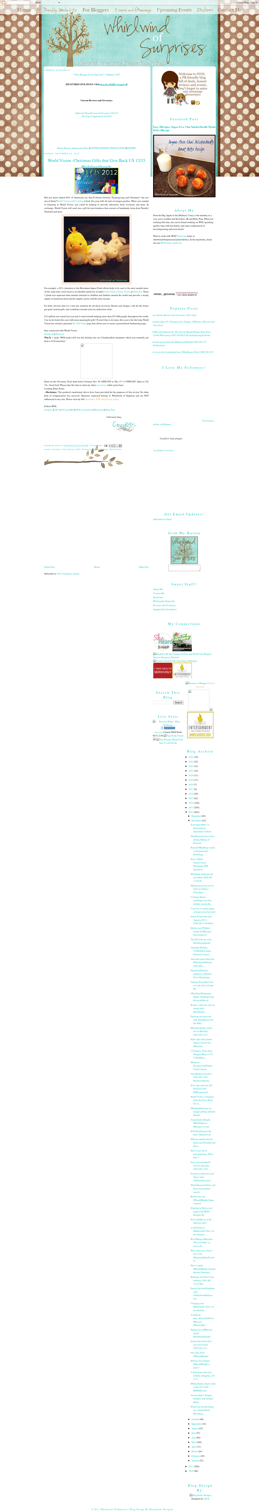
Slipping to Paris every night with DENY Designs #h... (201, 1211)
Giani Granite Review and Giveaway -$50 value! (173, 315)
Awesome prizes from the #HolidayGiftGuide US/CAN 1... (202, 962)
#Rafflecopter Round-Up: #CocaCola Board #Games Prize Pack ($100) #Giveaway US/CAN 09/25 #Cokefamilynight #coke (180, 333)
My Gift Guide (79, 323)
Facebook (49, 334)
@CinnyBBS (67, 409)
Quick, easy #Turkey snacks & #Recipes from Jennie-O (201, 931)
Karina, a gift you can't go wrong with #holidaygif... (203, 1008)
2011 (191, 1466)
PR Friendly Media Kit (164, 601)
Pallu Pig (137, 291)
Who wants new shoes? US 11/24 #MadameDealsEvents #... (203, 1256)
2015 (191, 798)
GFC (57, 409)
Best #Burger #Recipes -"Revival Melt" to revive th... (202, 1242)
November (197, 820)
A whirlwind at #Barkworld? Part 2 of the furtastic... (202, 1231)
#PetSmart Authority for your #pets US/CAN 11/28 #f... (202, 877)
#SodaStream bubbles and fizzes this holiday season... (203, 1188)
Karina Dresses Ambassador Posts (73, 148)
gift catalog (68, 449)
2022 (191, 766)
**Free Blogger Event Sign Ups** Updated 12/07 (96, 74)
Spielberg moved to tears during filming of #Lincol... (202, 839)
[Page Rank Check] (173, 735)
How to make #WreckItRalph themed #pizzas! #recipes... (203, 1269)
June (194, 1437)
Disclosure (158, 597)
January (195, 1460)
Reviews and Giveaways (164, 605)
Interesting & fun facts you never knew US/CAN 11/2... (201, 1345)
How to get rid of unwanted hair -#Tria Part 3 (202, 1154)
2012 (191, 812)
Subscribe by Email (162, 519)
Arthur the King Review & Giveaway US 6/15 (96, 113)
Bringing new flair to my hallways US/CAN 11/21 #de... (202, 1280)
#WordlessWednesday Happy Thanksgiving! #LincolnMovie (202, 997)
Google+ (48, 409)
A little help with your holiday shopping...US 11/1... (203, 1376)
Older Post (144, 566)
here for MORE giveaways (113, 84)
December (197, 815)
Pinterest (60, 334)
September (197, 1423)
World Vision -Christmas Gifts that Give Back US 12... (202, 1100)
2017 (191, 789)
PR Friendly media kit (171, 242)
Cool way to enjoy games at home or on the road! (203, 910)
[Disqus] (96, 518)
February (196, 1455)
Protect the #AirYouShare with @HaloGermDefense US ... (203, 1293)
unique (104, 449)
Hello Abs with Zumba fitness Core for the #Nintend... (201, 1043)
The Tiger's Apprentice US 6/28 (97, 116)
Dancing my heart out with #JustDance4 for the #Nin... (202, 1020)
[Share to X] (117, 446)
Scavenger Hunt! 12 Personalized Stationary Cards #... (201, 828)
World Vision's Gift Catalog (70, 201)
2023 (191, 761)
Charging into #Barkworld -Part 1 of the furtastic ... (202, 1307)
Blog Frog (110, 409)
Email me (181, 236)
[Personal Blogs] (168, 728)
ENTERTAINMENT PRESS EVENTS (108, 148)
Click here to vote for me (171, 741)
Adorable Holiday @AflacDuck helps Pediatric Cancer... (201, 951)
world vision (115, 449)
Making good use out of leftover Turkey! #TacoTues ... (202, 889)
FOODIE (132, 148)
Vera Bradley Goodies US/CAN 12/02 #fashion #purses (201, 1077)
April (194, 1446)
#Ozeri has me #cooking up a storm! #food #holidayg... (202, 1410)
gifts (78, 449)
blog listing (159, 732)
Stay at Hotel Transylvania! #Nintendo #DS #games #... (199, 864)
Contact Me (158, 593)
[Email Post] (106, 445)
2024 (191, 757)
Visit (163, 450)
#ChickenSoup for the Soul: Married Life (201, 1133)
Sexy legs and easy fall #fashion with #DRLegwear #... (201, 1089)
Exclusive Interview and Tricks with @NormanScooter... (202, 1177)
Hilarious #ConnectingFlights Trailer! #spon (201, 1066)
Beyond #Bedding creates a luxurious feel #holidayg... (203, 851)
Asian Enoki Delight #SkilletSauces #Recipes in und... (200, 1123)
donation (56, 449)
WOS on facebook (84, 409)
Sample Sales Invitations (165, 609)
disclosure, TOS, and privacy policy (102, 399)
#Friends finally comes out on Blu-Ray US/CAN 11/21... (201, 1031)
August (195, 1428)
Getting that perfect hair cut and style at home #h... (202, 985)
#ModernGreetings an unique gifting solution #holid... (203, 1112)
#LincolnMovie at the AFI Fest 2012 (201, 1221)
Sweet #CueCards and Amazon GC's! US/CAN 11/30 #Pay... (202, 920)
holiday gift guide (91, 449)
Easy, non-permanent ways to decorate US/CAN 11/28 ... (201, 1165)
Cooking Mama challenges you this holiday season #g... (201, 900)
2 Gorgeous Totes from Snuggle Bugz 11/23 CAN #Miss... (202, 1054)
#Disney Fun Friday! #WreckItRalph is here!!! (200, 1364)
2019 (191, 779)
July (194, 1433)
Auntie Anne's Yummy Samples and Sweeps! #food (202, 1399)
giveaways (102, 385)
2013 (191, 807)
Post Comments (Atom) (68, 573)
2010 (191, 1471)
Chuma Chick (123, 291)
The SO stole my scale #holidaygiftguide (201, 941)
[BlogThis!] (113, 446)
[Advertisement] (184, 479)
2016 (191, 793)
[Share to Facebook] (120, 446)
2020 (191, 775)
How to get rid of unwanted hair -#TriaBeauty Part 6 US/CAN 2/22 (181, 352)
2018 (191, 784)
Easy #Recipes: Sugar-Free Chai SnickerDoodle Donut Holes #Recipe (184, 128)
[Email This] (110, 446)
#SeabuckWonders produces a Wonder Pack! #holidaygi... (201, 974)
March (195, 1451)
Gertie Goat (109, 291)
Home (97, 566)
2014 (191, 802)
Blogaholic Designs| (161, 1509)
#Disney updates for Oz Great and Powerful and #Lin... (203, 1142)
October (196, 1419)
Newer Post (49, 566)
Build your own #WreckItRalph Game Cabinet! (202, 1200)
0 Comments (96, 445)
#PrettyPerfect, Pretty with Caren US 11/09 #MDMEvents (203, 1387)
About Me (158, 589)
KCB (207, 1498)
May (194, 1442)
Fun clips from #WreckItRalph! (199, 1354)
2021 (191, 770)
